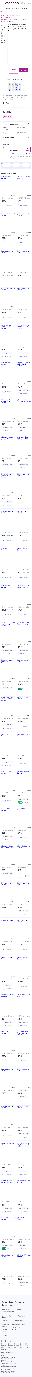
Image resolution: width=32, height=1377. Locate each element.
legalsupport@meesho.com (8, 1371)
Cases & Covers (6, 17)
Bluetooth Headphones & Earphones (13, 19)
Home (3, 15)
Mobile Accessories (13, 15)
